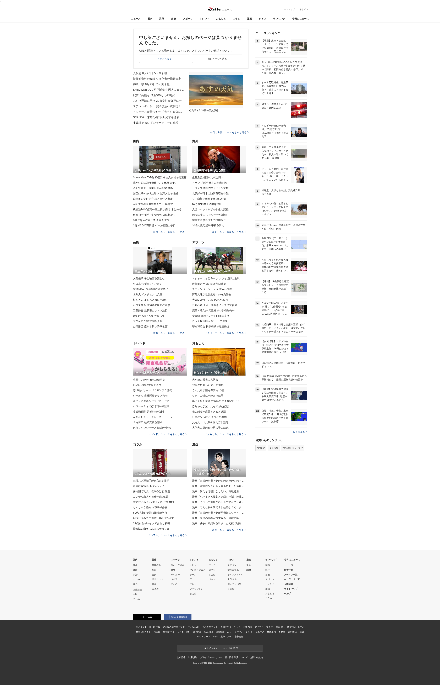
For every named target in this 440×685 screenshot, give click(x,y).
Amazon (261, 447)
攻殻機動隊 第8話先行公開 (148, 411)
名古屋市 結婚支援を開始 (147, 422)
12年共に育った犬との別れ (208, 385)
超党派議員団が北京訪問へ (207, 177)
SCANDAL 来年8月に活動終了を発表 (156, 117)
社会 (135, 565)
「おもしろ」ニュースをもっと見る (224, 434)
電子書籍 (238, 636)
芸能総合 (156, 565)
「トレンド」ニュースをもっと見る (165, 434)
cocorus (197, 631)
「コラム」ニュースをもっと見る (166, 535)
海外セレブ (157, 579)
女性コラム (233, 569)
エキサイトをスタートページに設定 (220, 648)
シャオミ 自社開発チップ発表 (150, 395)
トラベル (232, 579)
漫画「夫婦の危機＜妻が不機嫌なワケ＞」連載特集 (219, 512)
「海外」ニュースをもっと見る (227, 231)
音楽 (154, 574)
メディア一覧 (291, 574)
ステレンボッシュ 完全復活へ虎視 (212, 289)
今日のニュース (300, 18)
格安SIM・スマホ (295, 627)
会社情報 (181, 657)
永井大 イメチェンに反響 (147, 294)
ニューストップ (287, 9)
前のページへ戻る (217, 58)
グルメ (193, 584)
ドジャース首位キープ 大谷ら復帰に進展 (216, 278)
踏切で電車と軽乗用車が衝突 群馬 (153, 188)
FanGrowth (193, 627)
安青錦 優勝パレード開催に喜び (210, 315)
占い (229, 631)
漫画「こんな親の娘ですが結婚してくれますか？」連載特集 (219, 507)
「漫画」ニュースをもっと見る (227, 529)
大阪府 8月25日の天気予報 (150, 73)
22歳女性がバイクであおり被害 (151, 523)
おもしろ (221, 18)
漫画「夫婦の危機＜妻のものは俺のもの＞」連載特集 (219, 480)
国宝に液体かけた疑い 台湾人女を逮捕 (155, 193)
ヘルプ (287, 593)
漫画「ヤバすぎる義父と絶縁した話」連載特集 (219, 496)
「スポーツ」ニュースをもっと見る (224, 332)
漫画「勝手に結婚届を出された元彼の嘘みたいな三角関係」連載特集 (219, 523)
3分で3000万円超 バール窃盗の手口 (154, 225)
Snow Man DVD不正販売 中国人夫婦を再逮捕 (159, 89)
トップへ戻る (164, 58)
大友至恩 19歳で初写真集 (148, 321)
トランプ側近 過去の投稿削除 (209, 182)
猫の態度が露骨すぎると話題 (209, 411)
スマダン (232, 565)
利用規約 (192, 657)
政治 (135, 574)
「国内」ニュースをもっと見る (168, 231)
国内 (150, 18)
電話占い (280, 627)
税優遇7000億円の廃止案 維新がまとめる (157, 209)
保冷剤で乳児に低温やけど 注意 (151, 491)
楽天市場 (273, 447)
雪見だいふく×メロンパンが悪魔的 (153, 502)
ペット (212, 579)
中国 (135, 594)
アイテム (259, 627)
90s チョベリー (235, 584)
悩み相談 (208, 631)
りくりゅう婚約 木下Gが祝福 (150, 507)
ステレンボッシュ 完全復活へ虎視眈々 (157, 106)
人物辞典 (288, 584)
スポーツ (188, 18)
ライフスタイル (235, 574)
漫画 (249, 18)
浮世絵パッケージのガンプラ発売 (152, 390)
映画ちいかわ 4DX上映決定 (149, 379)
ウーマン (238, 631)
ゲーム (193, 574)
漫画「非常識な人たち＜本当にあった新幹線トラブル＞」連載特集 (219, 486)
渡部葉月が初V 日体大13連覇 (209, 283)
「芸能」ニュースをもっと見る (168, 332)
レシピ (249, 631)
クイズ (262, 18)
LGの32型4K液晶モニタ (147, 385)
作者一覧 (288, 569)
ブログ (269, 627)
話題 (248, 569)
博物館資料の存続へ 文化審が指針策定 (157, 78)
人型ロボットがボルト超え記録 (210, 209)
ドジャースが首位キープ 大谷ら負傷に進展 (159, 111)
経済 (135, 569)
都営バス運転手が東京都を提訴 (151, 480)
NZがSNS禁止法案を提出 (207, 204)
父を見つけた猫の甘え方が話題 (210, 422)
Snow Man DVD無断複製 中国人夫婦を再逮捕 (159, 177)
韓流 (154, 584)
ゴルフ (174, 579)
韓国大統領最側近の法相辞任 (209, 220)
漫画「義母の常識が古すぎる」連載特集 (215, 518)
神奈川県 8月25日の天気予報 (151, 84)
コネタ (212, 569)
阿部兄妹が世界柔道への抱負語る (211, 294)
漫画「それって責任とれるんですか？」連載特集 (219, 502)
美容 (302, 631)
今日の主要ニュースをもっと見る (228, 132)
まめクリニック (210, 627)
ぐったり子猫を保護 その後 (208, 390)
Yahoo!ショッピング (292, 447)
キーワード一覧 (292, 579)
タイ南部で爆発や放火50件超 (209, 198)
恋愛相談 (220, 631)
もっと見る (299, 431)
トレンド (204, 18)
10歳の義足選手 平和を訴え (208, 225)
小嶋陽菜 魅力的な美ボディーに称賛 (155, 122)
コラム (236, 18)
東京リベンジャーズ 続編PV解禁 (152, 427)
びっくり (213, 565)
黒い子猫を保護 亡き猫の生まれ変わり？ (216, 401)
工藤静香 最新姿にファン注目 (150, 310)
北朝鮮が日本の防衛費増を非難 (210, 193)
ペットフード (203, 636)
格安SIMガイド (143, 631)
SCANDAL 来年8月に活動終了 (150, 289)
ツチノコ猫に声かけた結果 (207, 395)
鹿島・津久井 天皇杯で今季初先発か (213, 310)
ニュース (136, 18)
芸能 (173, 18)
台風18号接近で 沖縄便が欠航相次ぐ (154, 214)
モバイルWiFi (183, 631)
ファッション (196, 588)
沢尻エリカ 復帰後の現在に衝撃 (151, 305)
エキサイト (302, 9)
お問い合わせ (256, 657)
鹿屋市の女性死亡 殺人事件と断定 (153, 198)
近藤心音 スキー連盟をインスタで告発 (214, 305)
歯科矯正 (292, 631)
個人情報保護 (231, 657)
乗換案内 (271, 631)
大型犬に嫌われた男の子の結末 (210, 427)
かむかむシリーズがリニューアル (152, 417)
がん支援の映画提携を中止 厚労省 (153, 204)
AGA (215, 636)
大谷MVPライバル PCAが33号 (210, 299)
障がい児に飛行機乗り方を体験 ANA (154, 182)
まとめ (136, 579)
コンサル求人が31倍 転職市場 (150, 496)
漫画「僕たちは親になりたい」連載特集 (215, 491)
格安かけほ (168, 631)
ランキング (279, 18)
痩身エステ (226, 636)
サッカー (175, 574)
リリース (288, 565)
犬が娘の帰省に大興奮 (205, 379)
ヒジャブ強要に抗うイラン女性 (210, 188)
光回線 (157, 631)
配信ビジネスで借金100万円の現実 (153, 518)
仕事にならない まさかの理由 (209, 417)
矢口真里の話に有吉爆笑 (147, 283)
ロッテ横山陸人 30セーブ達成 (209, 321)
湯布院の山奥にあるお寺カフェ (151, 528)
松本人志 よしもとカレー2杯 (150, 299)
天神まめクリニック (230, 627)
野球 (173, 569)
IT (191, 579)
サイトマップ (291, 588)
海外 (161, 18)
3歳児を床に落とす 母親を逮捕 (151, 220)
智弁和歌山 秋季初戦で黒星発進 (210, 326)
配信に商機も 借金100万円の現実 (154, 95)
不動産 (282, 631)
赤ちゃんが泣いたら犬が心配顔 (210, 406)
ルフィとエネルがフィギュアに (151, 401)
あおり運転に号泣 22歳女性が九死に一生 (158, 100)
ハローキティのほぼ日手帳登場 (151, 406)
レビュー (194, 565)
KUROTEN (154, 627)
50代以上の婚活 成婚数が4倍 (150, 512)
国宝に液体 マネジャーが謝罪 (209, 214)
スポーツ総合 (177, 565)
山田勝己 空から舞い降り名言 (150, 326)
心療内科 (247, 627)
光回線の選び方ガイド (174, 627)
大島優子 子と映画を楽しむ (149, 278)
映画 (154, 569)
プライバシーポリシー (211, 657)
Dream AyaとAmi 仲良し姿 (149, 315)
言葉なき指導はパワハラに (148, 486)
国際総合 (137, 589)
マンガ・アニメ (197, 569)
